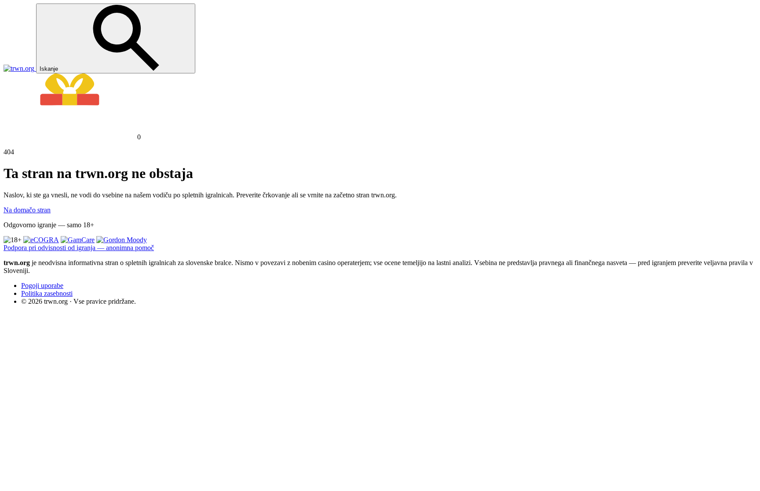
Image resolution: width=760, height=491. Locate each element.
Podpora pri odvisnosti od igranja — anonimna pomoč (79, 247)
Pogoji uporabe (42, 285)
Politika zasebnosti (47, 293)
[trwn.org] (20, 68)
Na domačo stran (27, 210)
